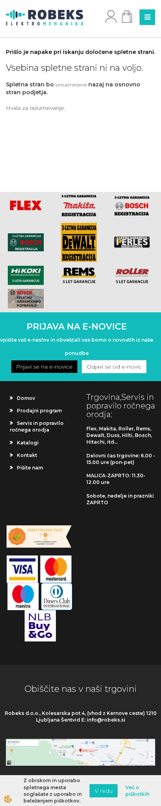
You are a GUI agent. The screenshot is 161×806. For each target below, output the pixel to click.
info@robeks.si (106, 720)
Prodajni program (39, 411)
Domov (26, 398)
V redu (104, 790)
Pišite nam (30, 468)
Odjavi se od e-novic (114, 366)
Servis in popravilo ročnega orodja (37, 426)
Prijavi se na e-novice (44, 366)
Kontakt (27, 455)
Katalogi (28, 443)
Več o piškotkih (137, 791)
